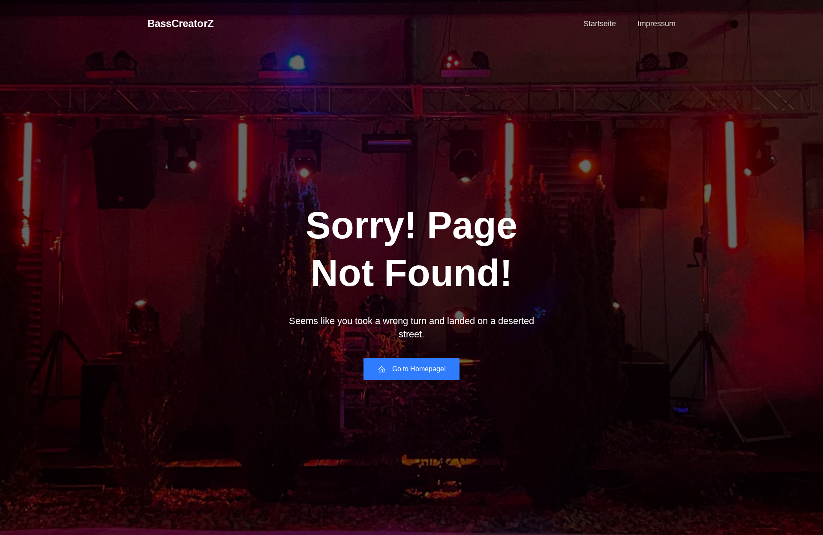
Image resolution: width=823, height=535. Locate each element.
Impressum (656, 23)
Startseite (599, 23)
